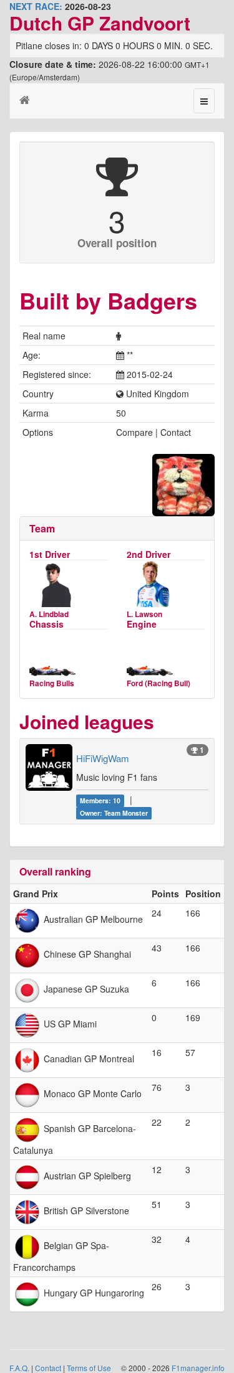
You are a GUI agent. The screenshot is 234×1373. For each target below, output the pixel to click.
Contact (48, 1367)
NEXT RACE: (35, 6)
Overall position (117, 242)
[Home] (24, 99)
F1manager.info (198, 1367)
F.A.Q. (19, 1367)
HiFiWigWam (102, 758)
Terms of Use (89, 1367)
